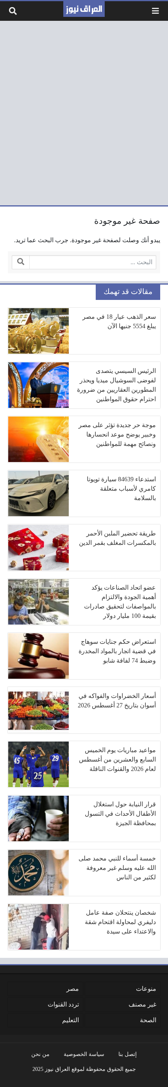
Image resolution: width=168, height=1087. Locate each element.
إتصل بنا (127, 1054)
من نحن (40, 1054)
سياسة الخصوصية (84, 1054)
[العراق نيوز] (84, 9)
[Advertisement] (84, 113)
